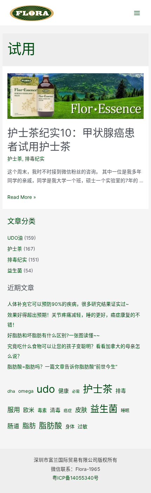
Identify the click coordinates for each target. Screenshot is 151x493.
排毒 (121, 391)
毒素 (42, 410)
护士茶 (14, 159)
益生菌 (14, 270)
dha (11, 391)
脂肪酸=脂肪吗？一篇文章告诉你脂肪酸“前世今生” (62, 366)
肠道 (13, 426)
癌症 (68, 410)
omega (25, 391)
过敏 (82, 426)
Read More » (21, 197)
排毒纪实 (35, 159)
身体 (69, 426)
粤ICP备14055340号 (75, 478)
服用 (13, 409)
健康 (63, 391)
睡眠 (125, 410)
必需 (76, 391)
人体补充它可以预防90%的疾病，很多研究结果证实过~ (68, 304)
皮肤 (81, 409)
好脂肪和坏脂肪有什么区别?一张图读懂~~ (53, 335)
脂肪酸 (50, 425)
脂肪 (29, 426)
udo (46, 389)
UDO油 (15, 238)
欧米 (28, 410)
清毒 (55, 410)
